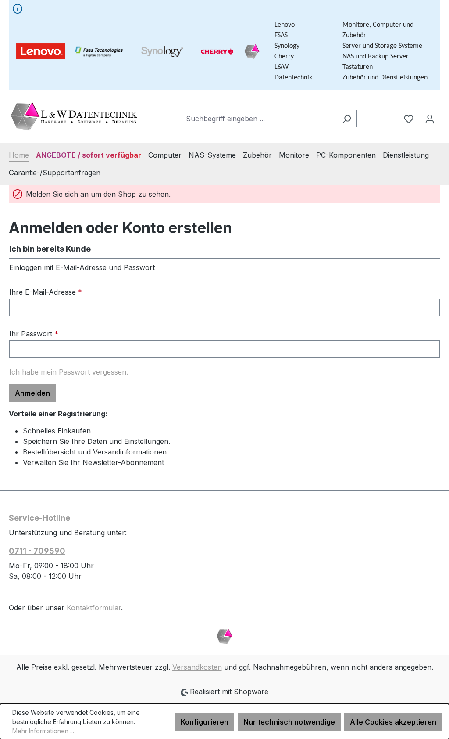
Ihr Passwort (33, 333)
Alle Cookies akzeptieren (393, 721)
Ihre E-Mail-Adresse (45, 292)
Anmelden (32, 393)
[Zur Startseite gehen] (74, 116)
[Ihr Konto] (429, 118)
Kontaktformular (94, 607)
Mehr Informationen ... (43, 731)
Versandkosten (197, 667)
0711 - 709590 (37, 550)
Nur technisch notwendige (289, 721)
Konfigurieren (204, 721)
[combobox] (259, 118)
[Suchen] (346, 118)
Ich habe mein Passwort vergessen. (68, 372)
